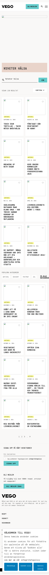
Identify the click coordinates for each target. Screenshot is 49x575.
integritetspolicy (35, 458)
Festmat (26, 276)
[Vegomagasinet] (7, 6)
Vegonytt (5, 518)
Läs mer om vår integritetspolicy (22, 559)
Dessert (16, 276)
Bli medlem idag (14, 485)
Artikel (6, 276)
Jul (34, 276)
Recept (4, 513)
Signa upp (11, 462)
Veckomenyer (6, 522)
